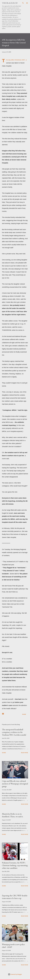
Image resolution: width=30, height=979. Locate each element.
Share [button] (24, 714)
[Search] (23, 3)
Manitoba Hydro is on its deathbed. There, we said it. (12, 815)
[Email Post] (3, 714)
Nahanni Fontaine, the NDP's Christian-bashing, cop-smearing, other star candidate (15, 865)
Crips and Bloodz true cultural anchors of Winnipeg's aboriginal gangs (15, 784)
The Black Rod (10, 3)
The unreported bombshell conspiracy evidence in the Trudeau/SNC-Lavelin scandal (14, 732)
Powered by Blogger (16, 974)
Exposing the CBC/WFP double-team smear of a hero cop (15, 896)
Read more (24, 752)
